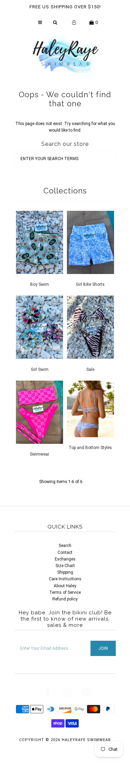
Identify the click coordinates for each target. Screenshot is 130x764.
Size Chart (65, 565)
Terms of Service (65, 592)
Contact (65, 552)
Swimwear (39, 454)
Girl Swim (40, 369)
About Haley (65, 585)
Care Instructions (65, 578)
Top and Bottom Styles (90, 447)
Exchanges (65, 559)
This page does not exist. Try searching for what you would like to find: (65, 127)
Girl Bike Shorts (90, 284)
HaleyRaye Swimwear (86, 740)
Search (65, 545)
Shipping (65, 572)
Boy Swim (39, 284)
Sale (90, 369)
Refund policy (65, 599)
